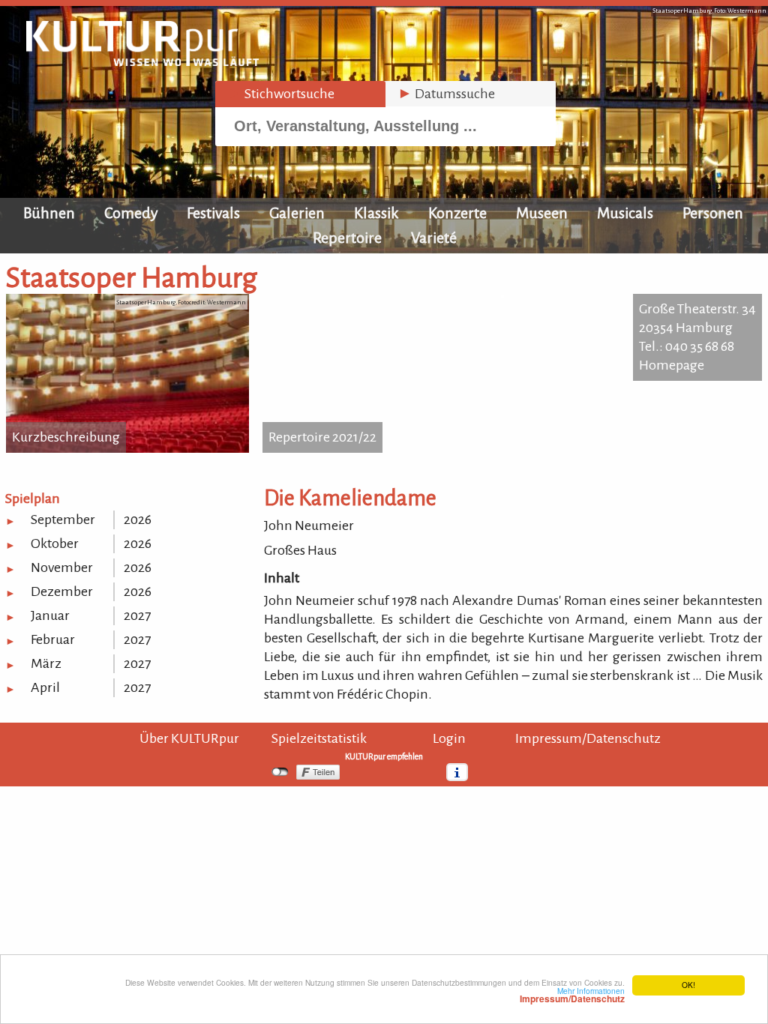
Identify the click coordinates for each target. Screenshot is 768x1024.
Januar (50, 615)
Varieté (434, 237)
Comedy (131, 213)
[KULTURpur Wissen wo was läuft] (142, 61)
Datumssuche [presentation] (446, 93)
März (46, 663)
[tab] (300, 94)
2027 (137, 615)
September (63, 519)
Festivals (213, 213)
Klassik (376, 213)
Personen (712, 213)
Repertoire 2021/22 (322, 437)
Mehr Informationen (572, 995)
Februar (53, 639)
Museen (542, 213)
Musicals (625, 213)
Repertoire (347, 237)
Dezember (62, 591)
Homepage (671, 365)
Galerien (297, 213)
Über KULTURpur (189, 738)
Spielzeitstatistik (319, 738)
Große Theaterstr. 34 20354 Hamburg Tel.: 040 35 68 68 (697, 327)
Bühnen (49, 213)
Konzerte (457, 213)
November (62, 567)
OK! (688, 984)
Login (449, 738)
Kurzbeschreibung (66, 437)
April (45, 687)
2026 (138, 519)
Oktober (55, 543)
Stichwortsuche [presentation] (280, 93)
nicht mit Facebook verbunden (280, 772)
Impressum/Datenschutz (588, 738)
